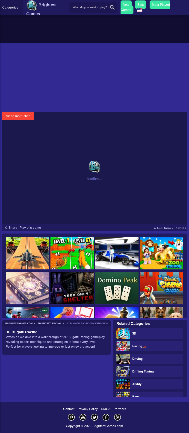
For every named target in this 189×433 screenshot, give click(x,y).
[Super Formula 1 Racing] (117, 253)
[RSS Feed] (117, 417)
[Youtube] (83, 417)
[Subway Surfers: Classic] (161, 288)
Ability (137, 384)
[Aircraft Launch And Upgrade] (27, 253)
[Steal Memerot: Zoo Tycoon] (161, 253)
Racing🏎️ (139, 346)
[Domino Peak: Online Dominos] (117, 288)
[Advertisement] (94, 77)
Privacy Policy (88, 409)
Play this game (30, 227)
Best (140, 4)
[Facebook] (106, 417)
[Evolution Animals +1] (72, 253)
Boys (135, 396)
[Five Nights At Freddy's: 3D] (72, 288)
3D (134, 333)
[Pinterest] (71, 417)
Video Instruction (18, 116)
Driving (137, 359)
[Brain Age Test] (27, 288)
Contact (68, 409)
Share (12, 227)
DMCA (105, 409)
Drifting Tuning (143, 371)
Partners (120, 409)
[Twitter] (94, 417)
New (126, 4)
